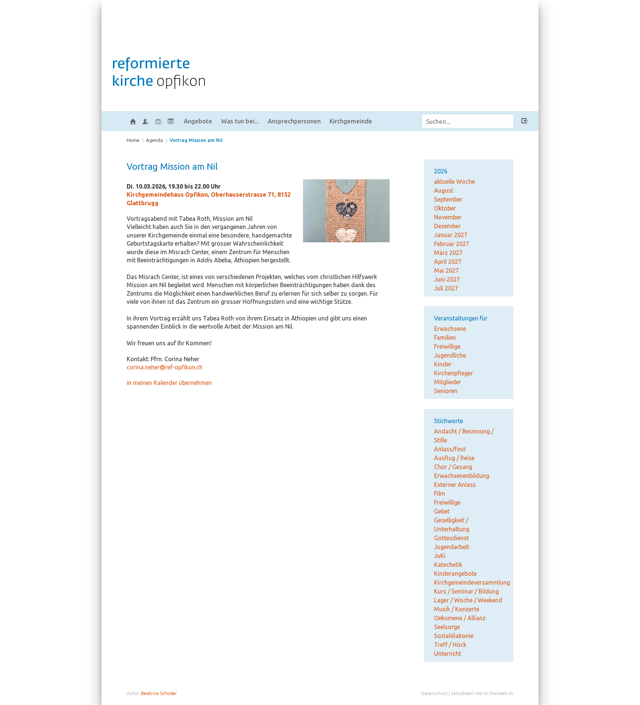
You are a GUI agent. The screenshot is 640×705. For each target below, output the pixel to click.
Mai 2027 (446, 270)
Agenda (154, 140)
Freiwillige (447, 346)
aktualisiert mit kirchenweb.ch (482, 693)
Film (439, 493)
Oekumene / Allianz (460, 618)
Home (133, 140)
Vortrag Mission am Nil (196, 140)
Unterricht (447, 653)
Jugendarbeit (451, 546)
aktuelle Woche (454, 181)
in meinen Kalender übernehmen (169, 382)
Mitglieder (447, 382)
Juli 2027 (446, 288)
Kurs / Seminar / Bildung (466, 591)
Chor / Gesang (453, 466)
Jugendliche (450, 355)
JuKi (440, 555)
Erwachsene (450, 328)
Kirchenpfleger (453, 373)
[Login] (524, 121)
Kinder (442, 364)
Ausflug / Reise (454, 458)
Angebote (198, 120)
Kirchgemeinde (351, 120)
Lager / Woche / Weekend (468, 600)
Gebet (442, 511)
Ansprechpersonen (294, 120)
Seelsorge (447, 626)
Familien (445, 337)
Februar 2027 (451, 243)
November (447, 217)
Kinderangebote (455, 573)
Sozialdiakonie (453, 635)
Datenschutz (434, 693)
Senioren (445, 391)
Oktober (445, 208)
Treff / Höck (450, 644)
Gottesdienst (451, 538)
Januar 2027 (450, 235)
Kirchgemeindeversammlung (472, 582)
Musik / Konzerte (456, 609)
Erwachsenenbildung (461, 475)
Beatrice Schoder (159, 693)
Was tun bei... (240, 120)
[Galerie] (158, 121)
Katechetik (448, 564)
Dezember (447, 226)
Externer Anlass (455, 484)
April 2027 (447, 261)
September (448, 199)
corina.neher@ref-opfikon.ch (165, 367)
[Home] (133, 121)
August (443, 190)
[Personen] (145, 121)
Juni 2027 (447, 279)
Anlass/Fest (450, 449)
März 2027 (448, 252)
